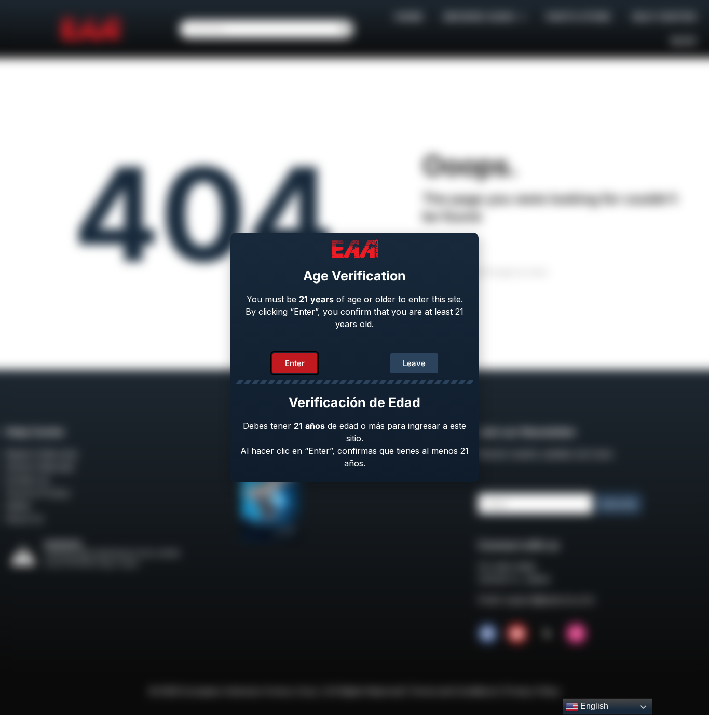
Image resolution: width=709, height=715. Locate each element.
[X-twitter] (546, 633)
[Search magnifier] (344, 29)
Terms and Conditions (453, 691)
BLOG (683, 40)
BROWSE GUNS (479, 16)
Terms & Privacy (37, 493)
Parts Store (578, 16)
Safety (18, 506)
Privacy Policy (532, 691)
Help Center (664, 16)
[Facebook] (488, 633)
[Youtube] (517, 633)
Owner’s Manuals (39, 467)
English (593, 705)
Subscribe (618, 504)
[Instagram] (576, 633)
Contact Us (27, 480)
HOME (408, 16)
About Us (24, 519)
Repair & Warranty (41, 454)
